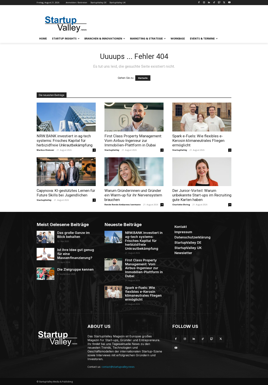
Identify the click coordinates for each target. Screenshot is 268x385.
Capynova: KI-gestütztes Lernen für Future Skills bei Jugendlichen (66, 192)
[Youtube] (229, 3)
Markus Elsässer (45, 150)
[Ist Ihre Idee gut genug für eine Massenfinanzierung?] (45, 254)
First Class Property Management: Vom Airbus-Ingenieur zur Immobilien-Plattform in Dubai (133, 140)
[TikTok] (214, 3)
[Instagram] (204, 3)
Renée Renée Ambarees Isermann (122, 204)
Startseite (143, 78)
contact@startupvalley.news (118, 366)
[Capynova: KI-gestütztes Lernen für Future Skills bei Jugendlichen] (66, 171)
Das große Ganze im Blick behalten (73, 235)
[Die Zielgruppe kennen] (45, 274)
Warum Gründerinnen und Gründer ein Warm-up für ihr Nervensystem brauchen (133, 195)
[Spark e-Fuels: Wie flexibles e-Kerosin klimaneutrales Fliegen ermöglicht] (201, 117)
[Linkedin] (209, 3)
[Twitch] (219, 3)
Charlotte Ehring (181, 204)
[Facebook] (199, 3)
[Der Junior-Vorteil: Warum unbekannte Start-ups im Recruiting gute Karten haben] (201, 171)
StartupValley (111, 150)
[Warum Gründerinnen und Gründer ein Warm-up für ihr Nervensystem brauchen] (134, 171)
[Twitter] (224, 3)
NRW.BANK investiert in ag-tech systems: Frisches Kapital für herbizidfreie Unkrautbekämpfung (64, 140)
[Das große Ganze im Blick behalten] (45, 237)
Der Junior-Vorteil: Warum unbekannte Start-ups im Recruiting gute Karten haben (201, 195)
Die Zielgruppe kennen (75, 269)
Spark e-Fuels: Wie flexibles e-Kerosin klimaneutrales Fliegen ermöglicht (198, 140)
